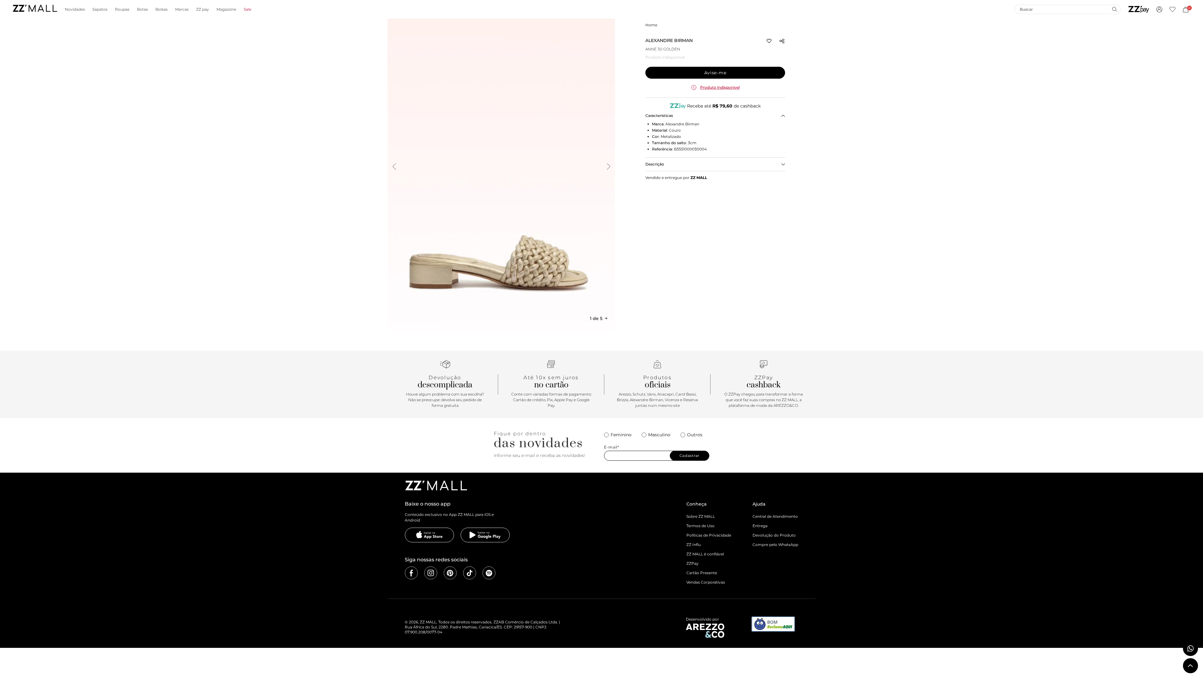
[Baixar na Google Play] (485, 535)
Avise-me (715, 73)
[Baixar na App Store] (429, 535)
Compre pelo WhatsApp (775, 544)
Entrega (760, 525)
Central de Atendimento (775, 516)
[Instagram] (430, 573)
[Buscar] (1114, 9)
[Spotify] (489, 573)
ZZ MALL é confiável (705, 554)
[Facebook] (411, 573)
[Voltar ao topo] (1190, 665)
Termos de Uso (700, 525)
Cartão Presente (701, 572)
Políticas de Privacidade (708, 535)
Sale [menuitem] (247, 9)
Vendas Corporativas (705, 582)
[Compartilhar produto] (782, 41)
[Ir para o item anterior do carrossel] (394, 166)
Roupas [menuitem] (122, 9)
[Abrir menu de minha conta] (1159, 9)
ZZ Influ (693, 544)
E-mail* (611, 447)
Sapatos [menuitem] (99, 9)
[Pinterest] (450, 573)
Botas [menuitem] (142, 9)
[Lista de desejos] (1172, 9)
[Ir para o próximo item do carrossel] (608, 166)
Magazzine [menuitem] (226, 9)
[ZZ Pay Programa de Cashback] (1138, 9)
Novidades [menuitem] (75, 9)
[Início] (35, 9)
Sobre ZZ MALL (700, 516)
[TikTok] (469, 573)
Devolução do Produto (774, 535)
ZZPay (692, 563)
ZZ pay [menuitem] (202, 9)
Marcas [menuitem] (182, 9)
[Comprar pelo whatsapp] (1190, 648)
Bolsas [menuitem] (161, 9)
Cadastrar (690, 455)
